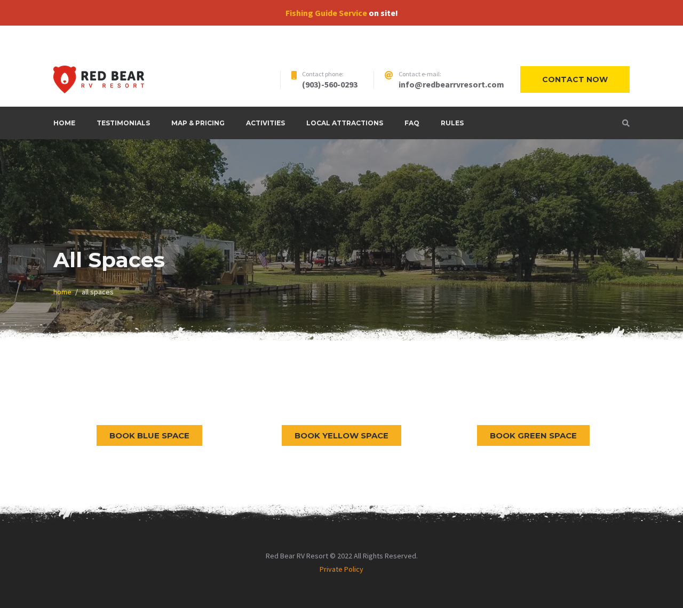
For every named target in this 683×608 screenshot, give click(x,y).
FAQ (411, 123)
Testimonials (123, 123)
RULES (452, 123)
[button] (149, 435)
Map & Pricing (198, 123)
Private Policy (341, 569)
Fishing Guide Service (326, 12)
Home (64, 123)
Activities (265, 123)
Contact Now (575, 79)
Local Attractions (344, 123)
